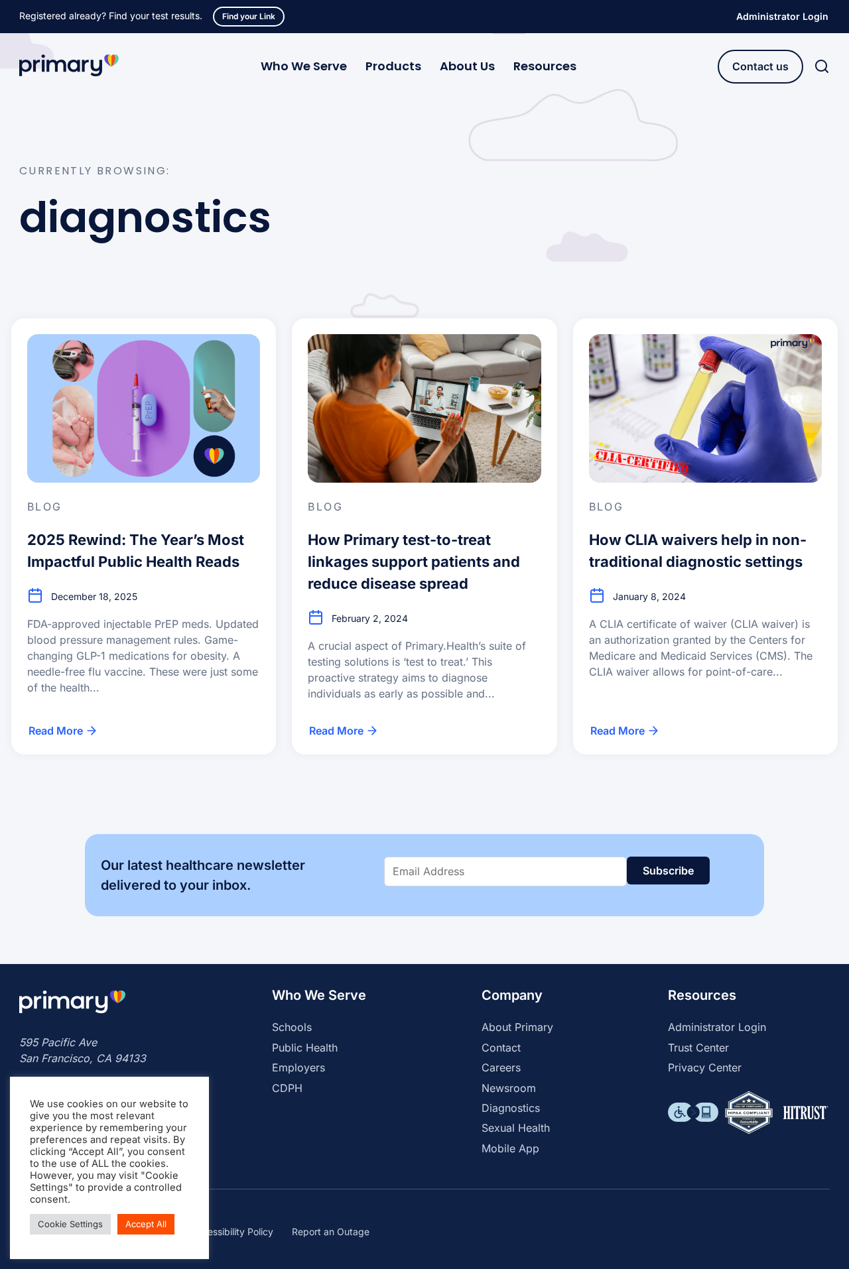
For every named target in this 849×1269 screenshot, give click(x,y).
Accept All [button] (145, 1224)
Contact (501, 1047)
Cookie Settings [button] (70, 1224)
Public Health (305, 1047)
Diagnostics (511, 1108)
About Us (467, 66)
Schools (292, 1027)
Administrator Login (782, 16)
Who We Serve (304, 66)
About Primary (517, 1027)
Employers (298, 1067)
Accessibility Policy (231, 1231)
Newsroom (509, 1088)
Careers (501, 1067)
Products (393, 66)
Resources (544, 66)
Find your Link (248, 16)
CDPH (287, 1088)
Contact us (760, 66)
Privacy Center (705, 1067)
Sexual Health (516, 1127)
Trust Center (698, 1047)
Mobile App (510, 1148)
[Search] (822, 67)
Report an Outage (330, 1231)
